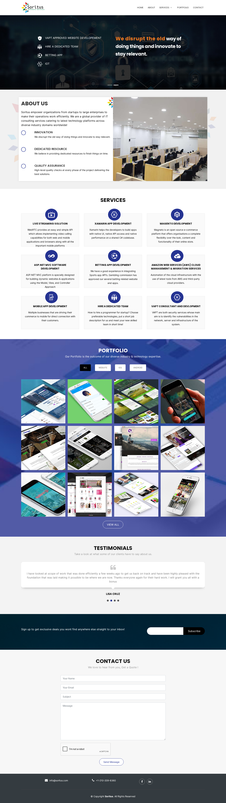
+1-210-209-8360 (106, 776)
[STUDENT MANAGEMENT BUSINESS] (183, 448)
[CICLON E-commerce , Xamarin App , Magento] (183, 495)
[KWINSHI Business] (136, 495)
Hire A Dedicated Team (113, 306)
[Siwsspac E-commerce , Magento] (43, 448)
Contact (198, 7)
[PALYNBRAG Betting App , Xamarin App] (90, 448)
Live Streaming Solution (50, 223)
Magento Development (176, 223)
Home (140, 7)
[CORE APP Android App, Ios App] (90, 401)
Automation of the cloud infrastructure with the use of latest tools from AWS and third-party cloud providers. (176, 278)
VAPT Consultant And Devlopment (176, 306)
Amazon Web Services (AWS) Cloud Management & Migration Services (176, 266)
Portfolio (183, 7)
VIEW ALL (113, 524)
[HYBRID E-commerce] (90, 495)
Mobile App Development (50, 306)
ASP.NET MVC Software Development (50, 266)
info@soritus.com (58, 776)
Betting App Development (113, 265)
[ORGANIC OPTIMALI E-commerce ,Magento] (136, 401)
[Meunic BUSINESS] (43, 401)
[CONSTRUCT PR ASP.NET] (136, 448)
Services (164, 7)
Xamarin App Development (113, 223)
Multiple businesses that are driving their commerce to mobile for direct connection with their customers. (50, 316)
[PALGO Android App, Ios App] (183, 401)
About (151, 7)
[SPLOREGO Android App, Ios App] (43, 495)
